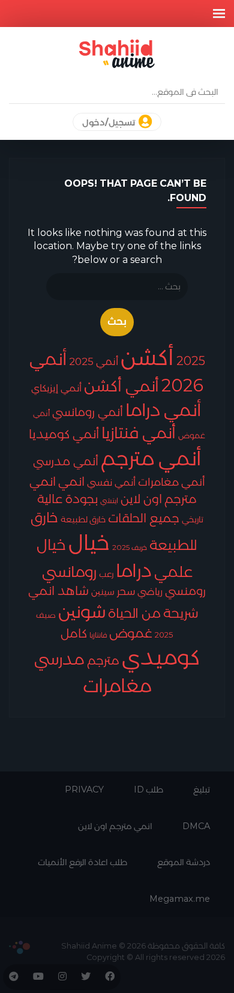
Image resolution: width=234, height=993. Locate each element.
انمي (71, 481)
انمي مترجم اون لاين (115, 826)
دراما (134, 570)
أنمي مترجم (151, 458)
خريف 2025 (129, 547)
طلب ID (148, 789)
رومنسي (185, 591)
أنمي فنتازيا (138, 432)
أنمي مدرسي (65, 461)
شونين (82, 611)
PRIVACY (84, 789)
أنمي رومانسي (87, 412)
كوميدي (161, 657)
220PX (19, 947)
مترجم (103, 660)
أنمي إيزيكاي (56, 388)
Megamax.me (179, 898)
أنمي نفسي (111, 482)
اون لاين (141, 499)
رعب (106, 574)
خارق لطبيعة (83, 519)
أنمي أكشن (121, 385)
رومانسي (69, 572)
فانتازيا (98, 634)
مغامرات (117, 685)
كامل (74, 633)
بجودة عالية (67, 499)
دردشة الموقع (183, 862)
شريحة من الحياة (153, 613)
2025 (190, 361)
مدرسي (59, 659)
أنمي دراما (163, 409)
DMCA (196, 826)
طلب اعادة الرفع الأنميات (82, 862)
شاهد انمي (58, 591)
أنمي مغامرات (171, 482)
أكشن (147, 356)
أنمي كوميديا (64, 433)
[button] (219, 13)
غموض (130, 633)
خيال (89, 542)
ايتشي (109, 500)
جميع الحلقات (143, 518)
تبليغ (201, 789)
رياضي (150, 591)
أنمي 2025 (93, 361)
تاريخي (192, 519)
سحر (126, 591)
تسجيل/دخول (109, 122)
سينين (103, 591)
